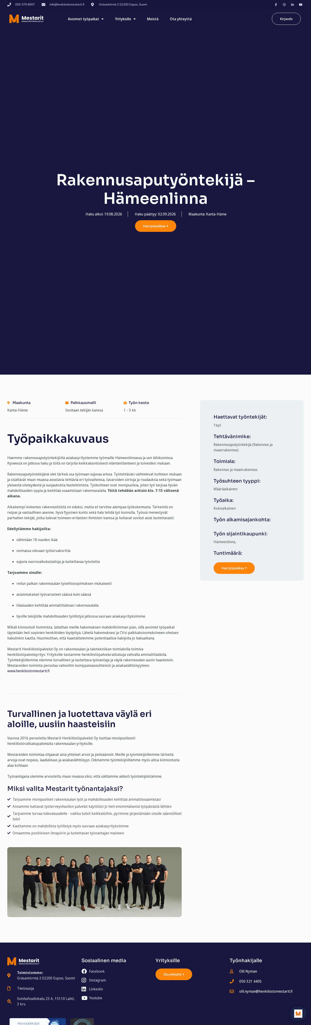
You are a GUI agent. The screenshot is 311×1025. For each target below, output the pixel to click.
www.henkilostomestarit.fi (28, 670)
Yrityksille (123, 18)
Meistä (152, 18)
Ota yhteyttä (181, 18)
